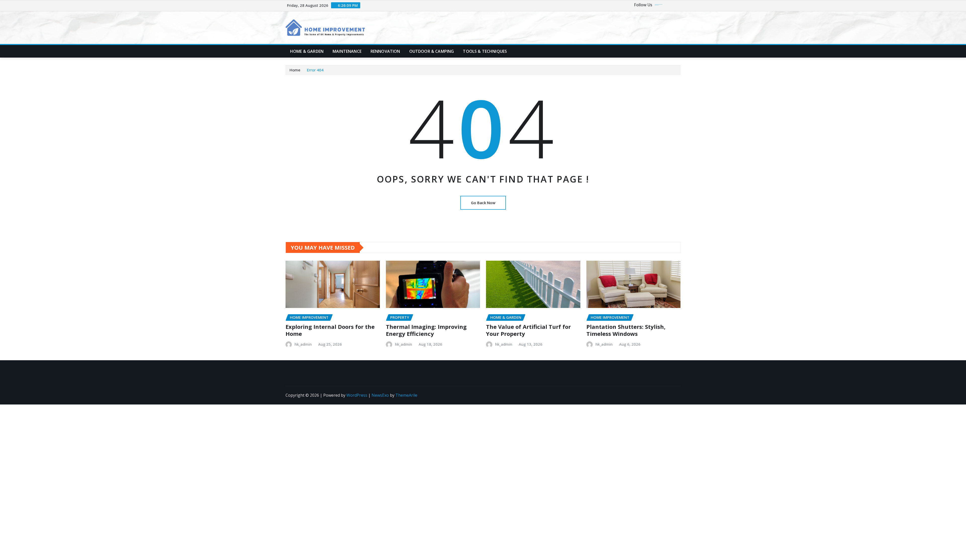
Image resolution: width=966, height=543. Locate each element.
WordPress (356, 395)
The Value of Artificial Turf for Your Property (528, 330)
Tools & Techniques (485, 51)
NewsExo (380, 395)
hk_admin (303, 344)
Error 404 (315, 69)
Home (295, 69)
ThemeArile (406, 395)
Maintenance (347, 51)
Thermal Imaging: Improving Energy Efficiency (426, 330)
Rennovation (385, 51)
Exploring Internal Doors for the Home (330, 330)
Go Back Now (483, 202)
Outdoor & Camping (431, 51)
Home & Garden (307, 51)
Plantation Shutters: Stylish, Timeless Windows (625, 330)
